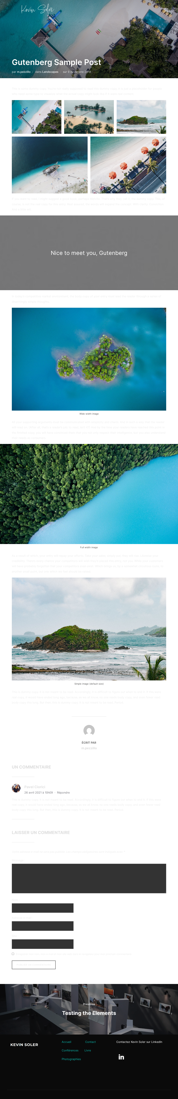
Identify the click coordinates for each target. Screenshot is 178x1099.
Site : (15, 936)
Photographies (71, 1059)
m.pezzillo (24, 71)
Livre (87, 1050)
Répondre (63, 792)
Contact (90, 1042)
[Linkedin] (121, 1057)
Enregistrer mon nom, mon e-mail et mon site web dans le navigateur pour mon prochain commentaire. (74, 954)
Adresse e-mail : (22, 918)
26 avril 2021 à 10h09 (39, 792)
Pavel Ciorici (34, 787)
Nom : (16, 900)
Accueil (66, 1042)
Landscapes (50, 71)
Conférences (70, 1050)
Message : (18, 860)
